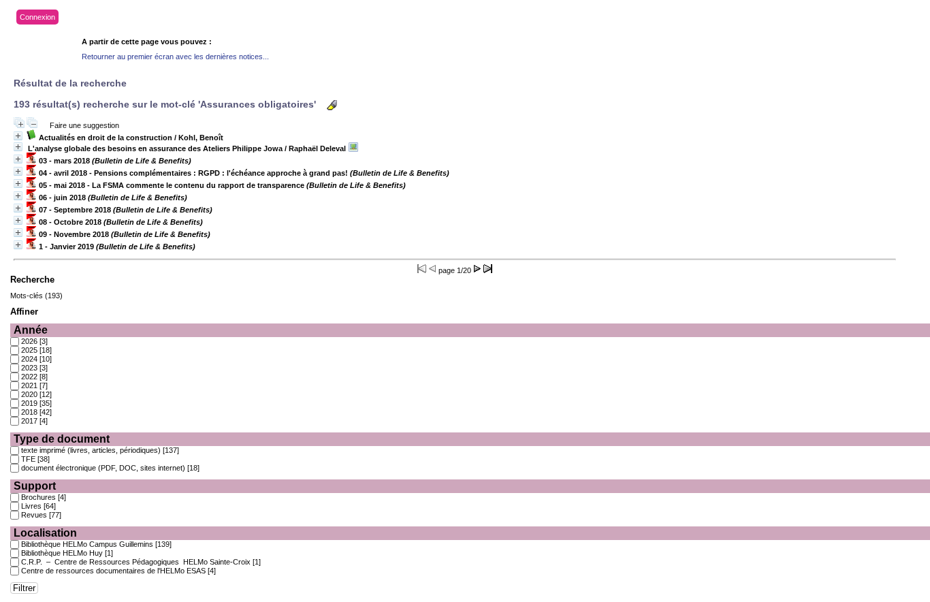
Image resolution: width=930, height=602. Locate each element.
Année (31, 330)
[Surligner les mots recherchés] (332, 105)
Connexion (37, 17)
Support (35, 486)
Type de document (62, 439)
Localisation (45, 533)
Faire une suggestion (84, 125)
